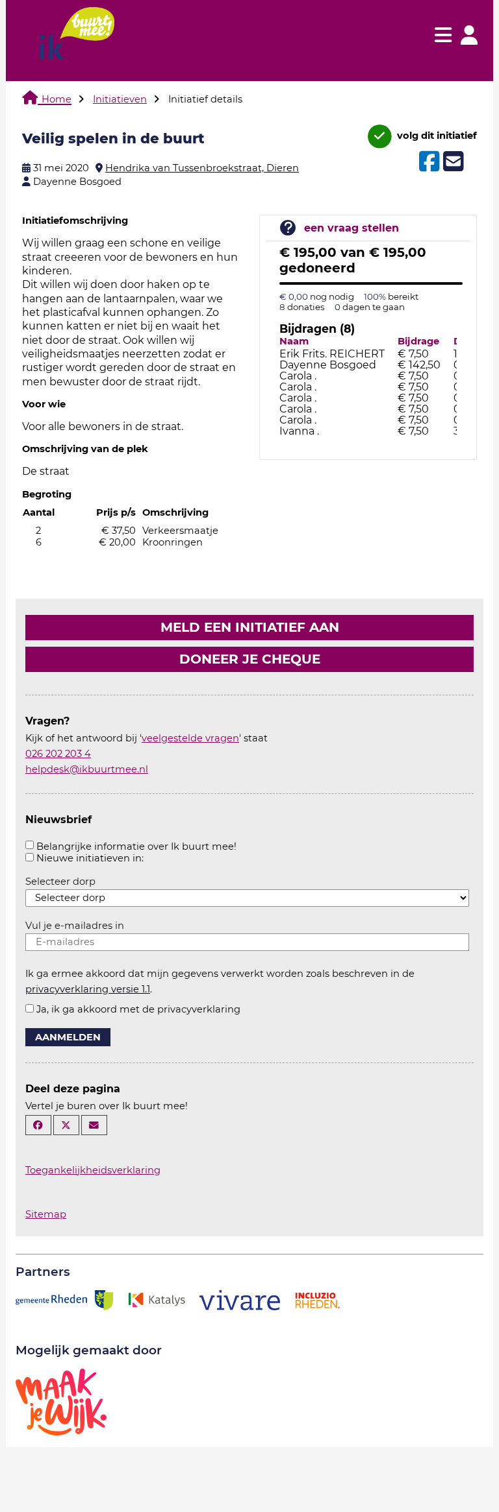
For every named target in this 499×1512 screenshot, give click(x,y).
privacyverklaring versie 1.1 (87, 989)
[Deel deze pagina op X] (66, 1125)
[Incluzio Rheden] (317, 1299)
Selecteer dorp (60, 881)
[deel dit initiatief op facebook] (428, 161)
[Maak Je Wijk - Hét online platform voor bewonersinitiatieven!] (61, 1401)
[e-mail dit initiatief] (452, 162)
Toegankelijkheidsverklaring (92, 1170)
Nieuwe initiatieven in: (90, 858)
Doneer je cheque (249, 659)
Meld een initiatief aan (249, 627)
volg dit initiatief (435, 135)
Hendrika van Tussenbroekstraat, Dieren (202, 168)
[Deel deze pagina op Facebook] (38, 1125)
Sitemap (45, 1214)
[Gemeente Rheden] (64, 1299)
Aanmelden (68, 1037)
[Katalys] (156, 1299)
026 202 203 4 (58, 754)
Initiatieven (120, 99)
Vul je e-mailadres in (74, 925)
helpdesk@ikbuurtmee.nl (86, 769)
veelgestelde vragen (190, 738)
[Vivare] (240, 1299)
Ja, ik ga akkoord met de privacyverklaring (138, 1009)
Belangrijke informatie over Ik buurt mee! (136, 846)
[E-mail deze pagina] (94, 1125)
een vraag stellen (351, 228)
